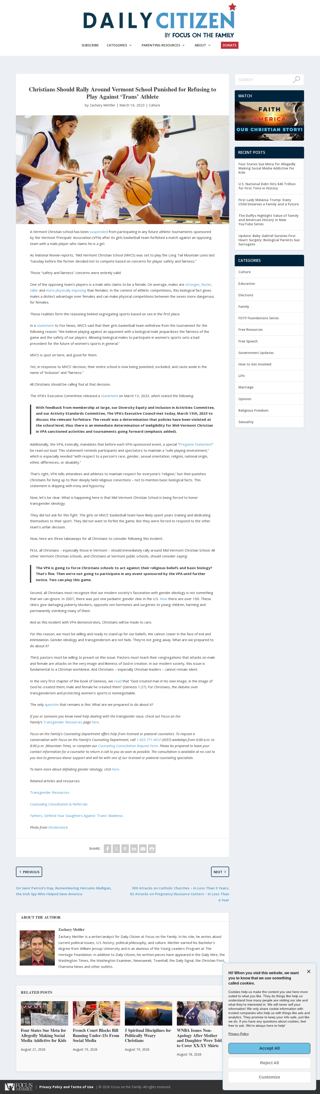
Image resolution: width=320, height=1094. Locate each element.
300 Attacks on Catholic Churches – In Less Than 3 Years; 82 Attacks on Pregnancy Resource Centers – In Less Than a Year (179, 894)
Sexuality (246, 422)
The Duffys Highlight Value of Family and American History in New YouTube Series (268, 219)
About (200, 45)
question (52, 704)
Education (246, 283)
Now (163, 598)
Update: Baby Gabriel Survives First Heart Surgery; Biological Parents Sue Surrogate (269, 239)
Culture (154, 105)
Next (218, 871)
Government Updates (256, 352)
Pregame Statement (195, 444)
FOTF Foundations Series (258, 318)
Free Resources (250, 329)
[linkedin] (134, 848)
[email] (143, 848)
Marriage (245, 387)
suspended (99, 231)
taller (34, 290)
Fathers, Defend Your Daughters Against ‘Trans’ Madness (76, 815)
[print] (152, 848)
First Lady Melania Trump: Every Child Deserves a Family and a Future (268, 202)
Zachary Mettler (71, 929)
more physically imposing (66, 290)
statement (45, 325)
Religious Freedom (253, 410)
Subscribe (90, 45)
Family (243, 306)
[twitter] (116, 848)
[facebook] (107, 848)
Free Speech (248, 341)
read (118, 681)
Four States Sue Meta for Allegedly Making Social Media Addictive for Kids (267, 168)
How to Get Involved (254, 364)
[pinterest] (125, 848)
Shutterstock (57, 827)
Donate (230, 45)
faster (206, 284)
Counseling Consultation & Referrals (59, 804)
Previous (31, 871)
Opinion (244, 399)
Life (241, 375)
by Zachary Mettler (100, 105)
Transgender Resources (62, 722)
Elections (245, 295)
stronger (192, 284)
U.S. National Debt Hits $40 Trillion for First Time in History (267, 186)
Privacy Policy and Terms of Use (66, 1087)
